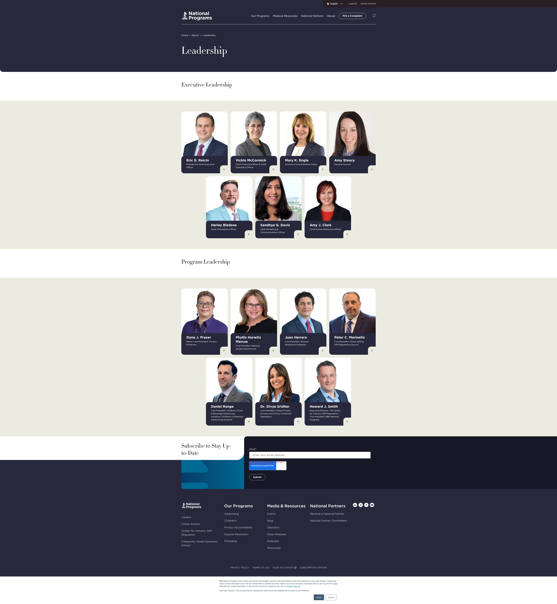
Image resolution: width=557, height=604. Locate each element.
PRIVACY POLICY (239, 567)
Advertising (231, 513)
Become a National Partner (327, 513)
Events (271, 513)
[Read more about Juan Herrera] (323, 351)
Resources (274, 547)
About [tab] (331, 15)
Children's (230, 520)
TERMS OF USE (260, 567)
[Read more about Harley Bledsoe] (249, 234)
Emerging (230, 541)
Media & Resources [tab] (285, 15)
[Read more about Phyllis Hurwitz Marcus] (273, 351)
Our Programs (238, 505)
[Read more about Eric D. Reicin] (224, 169)
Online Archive (368, 3)
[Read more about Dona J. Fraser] (224, 351)
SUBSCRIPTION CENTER (313, 567)
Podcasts (273, 541)
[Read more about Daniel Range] (249, 422)
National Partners (327, 505)
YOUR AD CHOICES (283, 567)
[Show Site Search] (374, 16)
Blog (270, 520)
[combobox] (338, 3)
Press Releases (276, 534)
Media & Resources (286, 505)
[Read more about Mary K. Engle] (323, 169)
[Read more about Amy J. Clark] (347, 234)
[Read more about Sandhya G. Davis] (298, 234)
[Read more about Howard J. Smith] (347, 422)
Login (351, 3)
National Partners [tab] (312, 15)
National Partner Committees (328, 520)
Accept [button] (319, 597)
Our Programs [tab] (260, 15)
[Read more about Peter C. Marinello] (372, 351)
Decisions (273, 527)
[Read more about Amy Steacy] (372, 169)
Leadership (209, 35)
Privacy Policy (292, 586)
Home (184, 35)
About (195, 35)
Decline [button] (331, 597)
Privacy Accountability (238, 527)
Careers (186, 517)
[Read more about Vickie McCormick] (273, 169)
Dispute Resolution (236, 534)
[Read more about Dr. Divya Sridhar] (298, 422)
